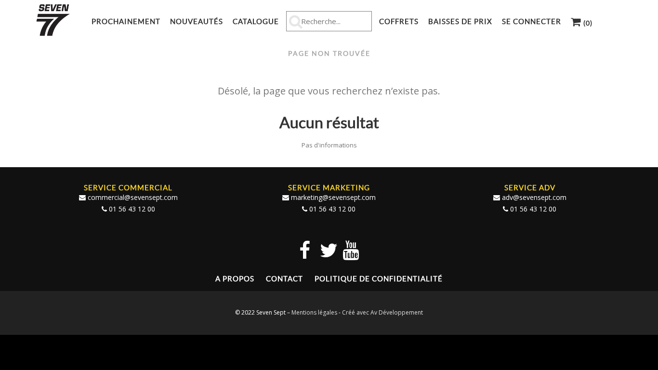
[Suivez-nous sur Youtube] (350, 250)
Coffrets (399, 21)
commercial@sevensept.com (133, 197)
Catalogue (256, 21)
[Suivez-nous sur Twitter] (329, 250)
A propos (234, 279)
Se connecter (531, 21)
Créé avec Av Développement (382, 312)
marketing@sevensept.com (333, 197)
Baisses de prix (460, 21)
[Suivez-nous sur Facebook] (304, 250)
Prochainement (126, 21)
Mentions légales (314, 312)
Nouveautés (196, 21)
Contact (284, 279)
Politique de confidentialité (379, 279)
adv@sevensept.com (534, 197)
